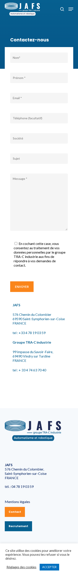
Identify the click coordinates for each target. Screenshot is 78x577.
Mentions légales (17, 502)
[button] (70, 9)
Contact (15, 512)
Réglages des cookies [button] (21, 567)
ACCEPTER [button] (49, 567)
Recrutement (18, 526)
